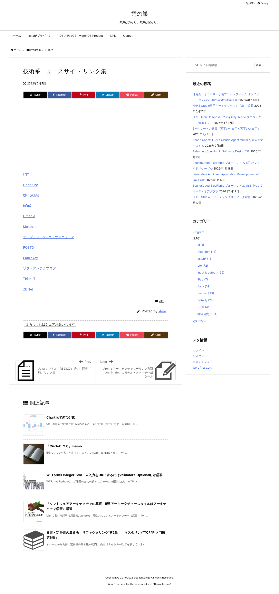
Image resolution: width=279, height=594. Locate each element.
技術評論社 (31, 195)
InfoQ (27, 206)
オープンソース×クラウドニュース (48, 237)
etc (51, 49)
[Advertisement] (95, 136)
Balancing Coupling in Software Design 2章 (221, 151)
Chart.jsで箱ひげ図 (60, 417)
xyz (199, 321)
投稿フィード (201, 356)
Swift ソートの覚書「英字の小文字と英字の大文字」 (226, 128)
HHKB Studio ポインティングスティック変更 (222, 197)
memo (206, 293)
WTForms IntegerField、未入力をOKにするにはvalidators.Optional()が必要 (104, 475)
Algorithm (207, 251)
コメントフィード (204, 361)
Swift (205, 307)
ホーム (18, 49)
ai (201, 244)
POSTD (28, 247)
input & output (211, 272)
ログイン (198, 350)
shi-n (162, 311)
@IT (26, 174)
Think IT (29, 279)
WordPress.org (202, 367)
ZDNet (28, 289)
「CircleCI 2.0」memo (64, 446)
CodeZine (30, 185)
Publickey (30, 258)
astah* (205, 258)
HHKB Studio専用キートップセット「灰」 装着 (223, 105)
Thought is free (162, 584)
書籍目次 (207, 314)
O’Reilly (206, 300)
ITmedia (29, 216)
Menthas (29, 227)
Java (204, 286)
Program (35, 49)
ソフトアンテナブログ (39, 268)
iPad (203, 279)
